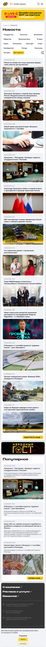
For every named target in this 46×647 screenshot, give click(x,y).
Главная (6, 25)
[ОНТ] (5, 4)
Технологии (17, 44)
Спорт (40, 44)
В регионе (38, 48)
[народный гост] (23, 448)
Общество (7, 39)
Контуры (7, 53)
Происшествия (24, 39)
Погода (24, 48)
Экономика (38, 35)
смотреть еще (32, 437)
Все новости (18, 53)
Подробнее (23, 636)
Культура (29, 44)
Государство (8, 35)
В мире (39, 39)
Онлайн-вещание (20, 4)
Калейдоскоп (9, 48)
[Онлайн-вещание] (23, 15)
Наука (6, 44)
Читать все (34, 578)
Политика (23, 35)
